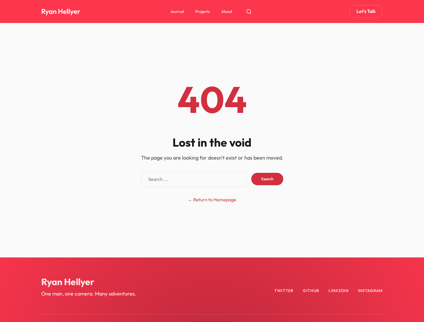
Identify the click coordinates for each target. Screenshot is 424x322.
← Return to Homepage (212, 199)
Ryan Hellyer (60, 11)
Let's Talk (366, 11)
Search (267, 179)
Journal (177, 11)
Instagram (370, 290)
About (226, 11)
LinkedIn (339, 290)
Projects (202, 11)
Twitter (284, 290)
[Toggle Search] (249, 11)
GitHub (311, 290)
